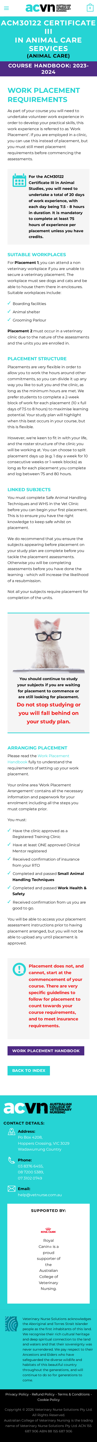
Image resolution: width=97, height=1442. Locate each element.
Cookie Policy (48, 1400)
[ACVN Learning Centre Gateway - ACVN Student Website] (48, 8)
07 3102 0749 (30, 1178)
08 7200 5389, (31, 1172)
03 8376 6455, (30, 1166)
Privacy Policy (17, 1394)
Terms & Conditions (74, 1394)
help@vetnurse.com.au (40, 1195)
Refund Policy (43, 1394)
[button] (6, 8)
